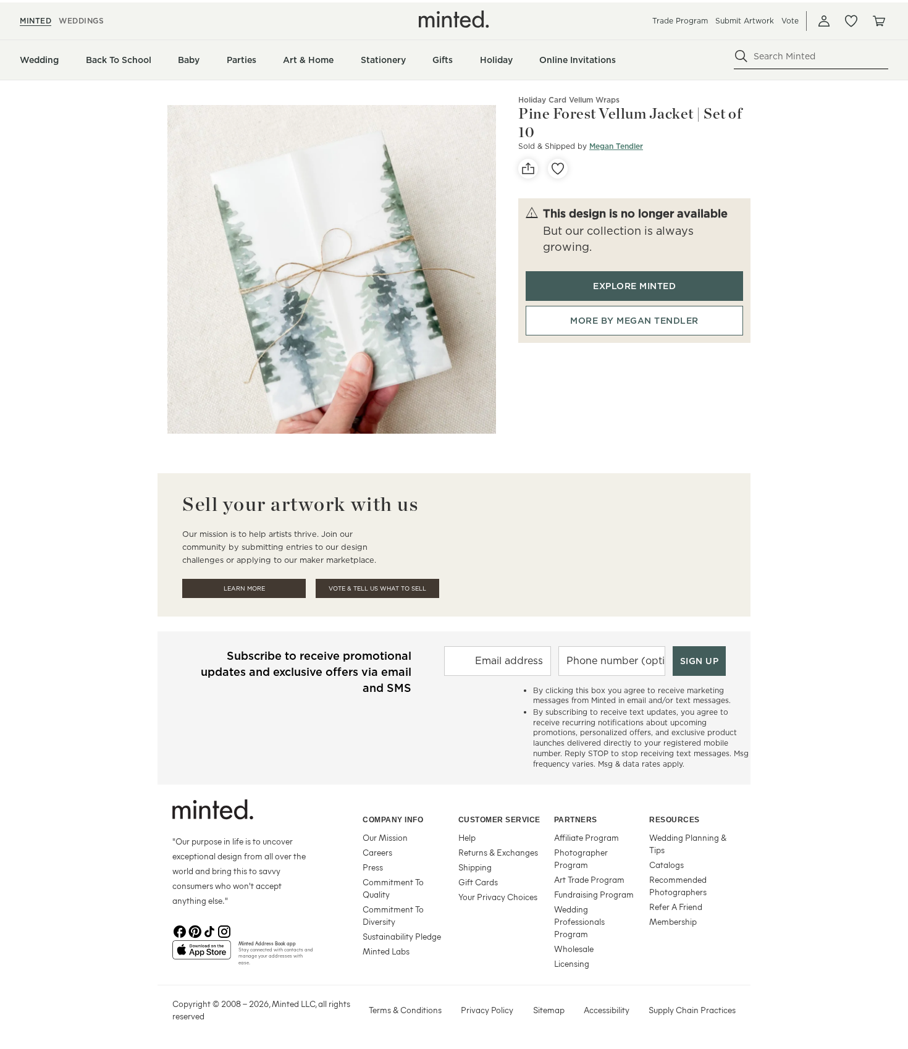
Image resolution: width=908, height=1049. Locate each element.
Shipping (475, 867)
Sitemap (549, 1010)
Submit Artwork (744, 20)
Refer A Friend (675, 906)
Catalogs (666, 864)
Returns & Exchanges (498, 852)
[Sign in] (824, 21)
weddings (81, 20)
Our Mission (385, 837)
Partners (575, 819)
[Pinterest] (194, 930)
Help (467, 837)
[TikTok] (209, 930)
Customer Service (499, 819)
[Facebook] (179, 930)
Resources (674, 819)
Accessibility (606, 1010)
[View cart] (878, 21)
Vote (790, 20)
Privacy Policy (487, 1010)
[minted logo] (454, 19)
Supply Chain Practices (692, 1010)
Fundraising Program (594, 894)
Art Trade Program (589, 879)
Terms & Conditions (405, 1010)
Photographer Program (581, 858)
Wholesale (574, 948)
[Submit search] (741, 56)
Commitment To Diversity (393, 915)
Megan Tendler (616, 146)
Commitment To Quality (393, 888)
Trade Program (680, 20)
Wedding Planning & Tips (687, 844)
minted (35, 20)
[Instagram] (224, 930)
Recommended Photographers (678, 886)
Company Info (393, 819)
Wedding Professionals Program (579, 921)
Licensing (571, 963)
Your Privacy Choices (497, 897)
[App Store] (201, 955)
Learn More (244, 588)
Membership (673, 921)
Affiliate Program (586, 837)
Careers (377, 852)
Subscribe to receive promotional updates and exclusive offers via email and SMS (306, 671)
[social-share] (528, 169)
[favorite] (558, 169)
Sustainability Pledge (402, 936)
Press (373, 867)
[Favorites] (851, 21)
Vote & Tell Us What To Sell (377, 588)
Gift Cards (478, 882)
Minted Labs (386, 951)
